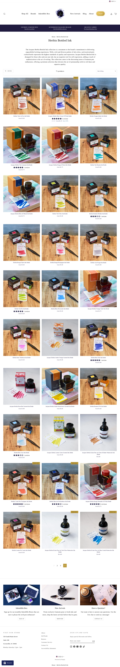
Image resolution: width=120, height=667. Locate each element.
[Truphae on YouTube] (77, 646)
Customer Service (46, 642)
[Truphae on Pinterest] (81, 646)
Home (53, 37)
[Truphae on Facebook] (74, 646)
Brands (33, 14)
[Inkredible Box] (21, 595)
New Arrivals (75, 14)
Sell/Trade (44, 636)
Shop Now (60, 618)
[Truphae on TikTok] (84, 646)
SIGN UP (21, 618)
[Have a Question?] (98, 595)
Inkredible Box (44, 14)
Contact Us (98, 618)
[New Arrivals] (60, 595)
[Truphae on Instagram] (71, 646)
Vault (101, 14)
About (91, 14)
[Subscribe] (93, 641)
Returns (43, 639)
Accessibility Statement (48, 648)
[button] (57, 119)
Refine (9, 71)
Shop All (25, 14)
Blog (84, 14)
